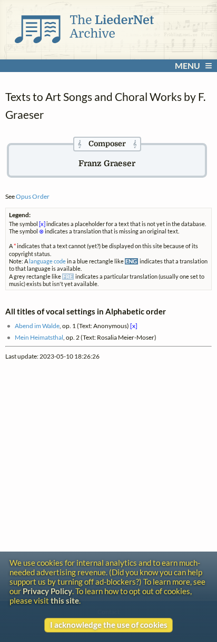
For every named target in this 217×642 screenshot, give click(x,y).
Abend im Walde (37, 326)
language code (47, 261)
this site (65, 600)
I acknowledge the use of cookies (108, 624)
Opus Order (33, 196)
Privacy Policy (47, 591)
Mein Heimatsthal (39, 337)
